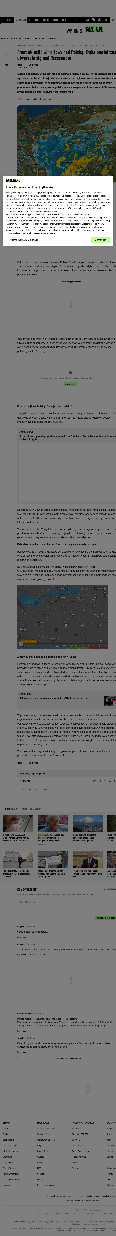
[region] (58, 211)
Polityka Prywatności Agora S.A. (41, 233)
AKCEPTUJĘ (100, 240)
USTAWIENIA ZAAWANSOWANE (24, 240)
